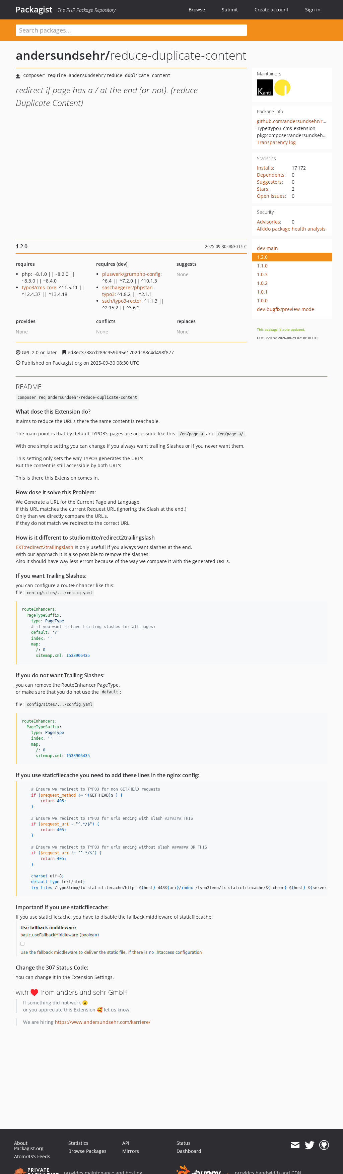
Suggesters (269, 182)
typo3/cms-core (39, 287)
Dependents (270, 175)
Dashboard (189, 1151)
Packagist (34, 9)
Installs (265, 168)
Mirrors (130, 1151)
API (125, 1143)
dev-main (267, 248)
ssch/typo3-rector (121, 301)
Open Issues (271, 196)
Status (184, 1143)
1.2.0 (262, 257)
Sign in (313, 9)
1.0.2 (262, 283)
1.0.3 (262, 274)
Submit (230, 9)
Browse (197, 9)
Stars (262, 189)
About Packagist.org (29, 1146)
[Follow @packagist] (310, 1145)
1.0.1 (262, 292)
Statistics (78, 1143)
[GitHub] (324, 1145)
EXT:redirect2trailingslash (44, 547)
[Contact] (295, 1145)
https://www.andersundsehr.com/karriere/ (102, 1022)
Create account (271, 9)
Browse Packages (87, 1151)
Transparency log (276, 142)
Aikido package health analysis (291, 229)
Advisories (268, 222)
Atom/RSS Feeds (32, 1156)
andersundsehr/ (63, 55)
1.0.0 (262, 300)
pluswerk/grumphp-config (131, 274)
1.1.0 (262, 265)
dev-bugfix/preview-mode (285, 309)
